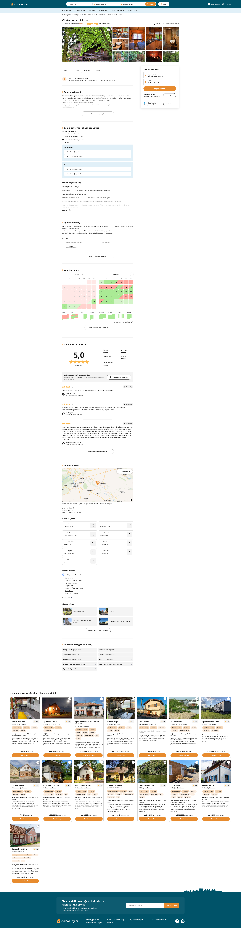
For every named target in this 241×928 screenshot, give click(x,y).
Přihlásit (228, 4)
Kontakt (110, 923)
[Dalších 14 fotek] (89, 708)
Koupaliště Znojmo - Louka (73, 580)
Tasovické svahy (78, 611)
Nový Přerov (48, 724)
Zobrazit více (66, 210)
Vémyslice (80, 726)
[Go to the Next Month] (131, 274)
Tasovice (108, 15)
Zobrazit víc (66, 597)
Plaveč (206, 788)
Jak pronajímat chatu (159, 920)
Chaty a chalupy (98, 15)
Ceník (169, 95)
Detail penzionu (25, 819)
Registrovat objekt (136, 920)
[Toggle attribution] (131, 500)
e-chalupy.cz (66, 15)
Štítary (142, 788)
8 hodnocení (106, 24)
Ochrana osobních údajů (116, 920)
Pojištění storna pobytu (93, 923)
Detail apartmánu (89, 755)
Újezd (15, 851)
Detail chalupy (184, 755)
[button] (98, 483)
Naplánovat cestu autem (69, 503)
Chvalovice (80, 788)
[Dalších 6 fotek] (25, 771)
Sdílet (158, 24)
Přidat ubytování (215, 4)
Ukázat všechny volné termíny (97, 327)
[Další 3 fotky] (25, 708)
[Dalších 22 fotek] (89, 771)
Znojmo (206, 724)
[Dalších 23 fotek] (184, 708)
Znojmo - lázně (69, 586)
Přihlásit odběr (172, 906)
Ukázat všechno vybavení (97, 256)
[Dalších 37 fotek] (120, 708)
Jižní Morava (87, 15)
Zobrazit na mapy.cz (105, 503)
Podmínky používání (92, 920)
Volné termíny (103, 10)
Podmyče (111, 788)
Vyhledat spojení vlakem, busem (88, 503)
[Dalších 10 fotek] (152, 708)
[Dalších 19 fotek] (25, 835)
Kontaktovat (169, 104)
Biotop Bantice (69, 578)
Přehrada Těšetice (71, 583)
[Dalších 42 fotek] (120, 771)
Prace (46, 788)
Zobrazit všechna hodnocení (98, 451)
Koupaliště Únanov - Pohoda (74, 588)
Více (33, 743)
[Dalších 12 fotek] (57, 771)
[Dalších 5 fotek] (216, 771)
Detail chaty (25, 755)
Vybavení (92, 10)
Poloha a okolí (132, 10)
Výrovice (15, 724)
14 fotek (106, 59)
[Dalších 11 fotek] (57, 708)
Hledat (151, 4)
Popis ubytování (67, 10)
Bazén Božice (69, 591)
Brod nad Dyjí (144, 724)
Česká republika (77, 15)
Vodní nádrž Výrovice (71, 593)
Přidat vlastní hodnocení (120, 377)
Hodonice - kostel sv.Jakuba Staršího (82, 621)
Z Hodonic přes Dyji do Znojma (120, 621)
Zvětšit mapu (125, 471)
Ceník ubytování (80, 10)
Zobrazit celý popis (97, 114)
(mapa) (81, 24)
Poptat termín (159, 89)
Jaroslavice (16, 788)
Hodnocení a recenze (117, 10)
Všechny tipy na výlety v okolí (98, 631)
